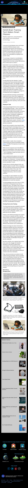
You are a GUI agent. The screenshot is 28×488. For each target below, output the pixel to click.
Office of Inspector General (18, 480)
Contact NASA (3, 482)
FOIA (7, 480)
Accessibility (10, 482)
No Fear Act (3, 480)
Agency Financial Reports (15, 481)
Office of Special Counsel (5, 481)
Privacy (11, 480)
